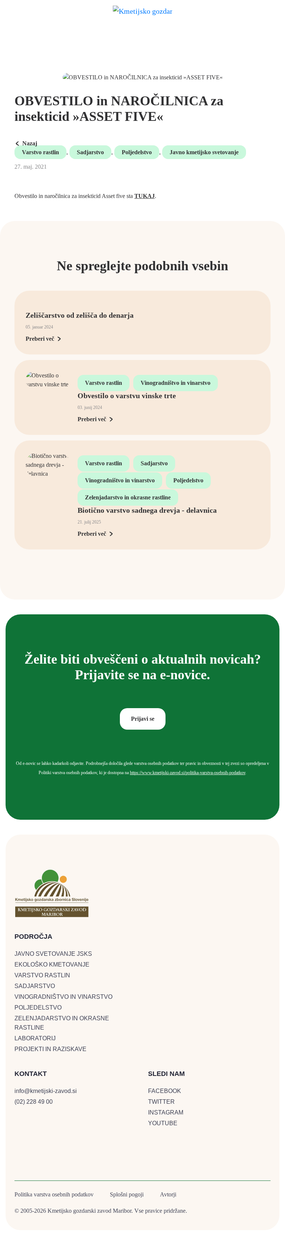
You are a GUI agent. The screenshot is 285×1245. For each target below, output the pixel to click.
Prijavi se (142, 719)
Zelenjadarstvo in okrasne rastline (128, 497)
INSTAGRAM (165, 1112)
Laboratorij (35, 1038)
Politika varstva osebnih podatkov (54, 1194)
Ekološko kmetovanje (51, 964)
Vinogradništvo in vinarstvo (175, 383)
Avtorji (168, 1194)
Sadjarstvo (90, 152)
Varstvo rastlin (40, 152)
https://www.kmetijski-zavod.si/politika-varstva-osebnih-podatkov (187, 772)
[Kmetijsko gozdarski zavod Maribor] (142, 9)
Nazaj (29, 143)
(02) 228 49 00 (33, 1102)
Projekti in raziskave (50, 1049)
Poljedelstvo (137, 152)
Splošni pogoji (127, 1194)
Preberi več (40, 339)
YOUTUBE (162, 1123)
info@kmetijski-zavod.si (45, 1091)
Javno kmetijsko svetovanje (204, 152)
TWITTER (161, 1102)
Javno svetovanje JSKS (53, 954)
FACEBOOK (164, 1091)
